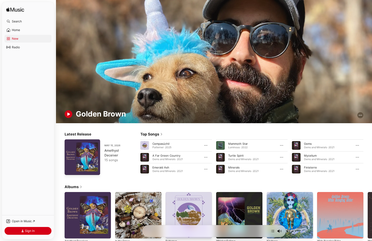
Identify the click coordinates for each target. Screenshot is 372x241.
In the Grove (123, 193)
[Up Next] (272, 231)
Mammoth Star (238, 143)
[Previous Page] (136, 157)
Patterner (172, 193)
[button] (28, 21)
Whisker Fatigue (227, 193)
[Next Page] (368, 157)
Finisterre (310, 167)
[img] (15, 9)
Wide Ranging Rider (330, 193)
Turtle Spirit (236, 155)
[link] (151, 134)
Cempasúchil (160, 143)
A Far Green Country (166, 155)
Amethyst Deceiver (77, 193)
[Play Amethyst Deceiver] (70, 169)
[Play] (68, 114)
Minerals (234, 167)
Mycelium (310, 155)
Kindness (273, 193)
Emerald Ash (160, 167)
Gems (308, 143)
